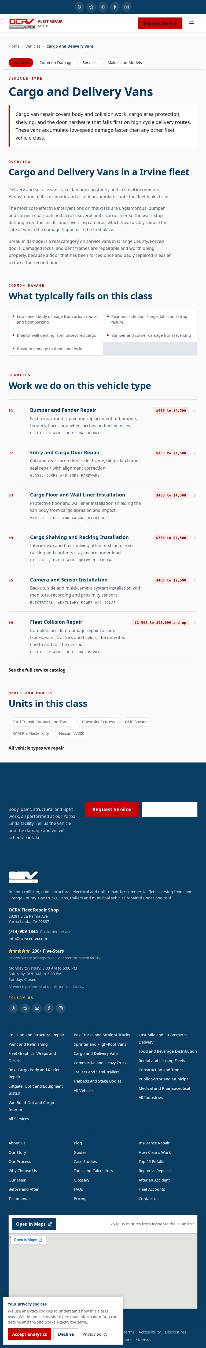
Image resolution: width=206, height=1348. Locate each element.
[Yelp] (91, 7)
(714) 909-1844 (173, 809)
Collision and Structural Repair (36, 1034)
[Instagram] (126, 7)
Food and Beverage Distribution (168, 1051)
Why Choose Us (23, 1170)
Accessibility (150, 1332)
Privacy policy (95, 1334)
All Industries (151, 1097)
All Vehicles (84, 1090)
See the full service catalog (37, 670)
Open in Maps (31, 1224)
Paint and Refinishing (28, 1044)
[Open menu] (191, 23)
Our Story (17, 1152)
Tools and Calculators (93, 1170)
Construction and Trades (161, 1069)
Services (90, 62)
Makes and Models (125, 62)
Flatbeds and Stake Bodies (98, 1081)
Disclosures (175, 1332)
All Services (19, 1118)
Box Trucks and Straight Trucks (102, 1034)
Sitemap (143, 1339)
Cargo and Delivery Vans (96, 1053)
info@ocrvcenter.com (28, 938)
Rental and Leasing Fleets (162, 1060)
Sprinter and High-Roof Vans (100, 1044)
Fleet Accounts (152, 1189)
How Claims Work (155, 1152)
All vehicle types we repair (36, 748)
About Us (17, 1142)
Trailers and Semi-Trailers (97, 1071)
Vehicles (33, 46)
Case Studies (85, 1161)
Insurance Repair (154, 1142)
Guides (80, 1152)
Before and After (24, 1189)
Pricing (80, 1198)
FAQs (78, 1189)
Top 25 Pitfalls (151, 1161)
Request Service (160, 23)
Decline (66, 1334)
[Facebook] (115, 7)
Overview (21, 62)
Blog (78, 1142)
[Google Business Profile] (79, 7)
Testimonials (20, 1198)
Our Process (20, 1161)
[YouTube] (103, 7)
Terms (128, 1332)
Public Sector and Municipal (164, 1078)
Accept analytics (29, 1334)
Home (14, 46)
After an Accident (154, 1180)
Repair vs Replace (155, 1170)
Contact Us (149, 1198)
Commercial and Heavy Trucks (101, 1062)
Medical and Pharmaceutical (164, 1088)
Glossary (81, 1180)
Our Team (17, 1180)
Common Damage (55, 62)
